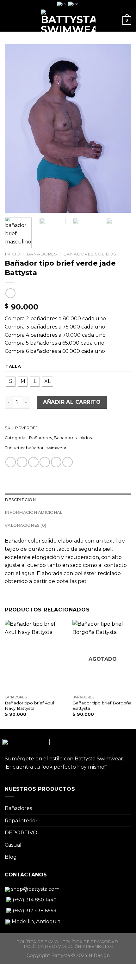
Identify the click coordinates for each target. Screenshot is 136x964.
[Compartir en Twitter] (33, 462)
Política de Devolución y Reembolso (69, 946)
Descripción (20, 499)
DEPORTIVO (21, 833)
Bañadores (42, 253)
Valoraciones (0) (25, 525)
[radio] (10, 381)
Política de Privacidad (90, 941)
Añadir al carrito (72, 402)
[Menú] (8, 20)
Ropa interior (21, 821)
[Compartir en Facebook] (22, 462)
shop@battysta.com (34, 889)
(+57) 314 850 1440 (34, 900)
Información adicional (33, 512)
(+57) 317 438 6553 (33, 910)
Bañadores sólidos (89, 253)
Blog (11, 857)
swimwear (56, 447)
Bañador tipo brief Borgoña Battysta (102, 705)
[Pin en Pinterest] (56, 462)
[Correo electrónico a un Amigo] (45, 462)
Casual (13, 845)
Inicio (12, 253)
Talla (13, 366)
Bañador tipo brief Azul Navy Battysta (29, 705)
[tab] (68, 500)
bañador (35, 447)
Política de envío (37, 941)
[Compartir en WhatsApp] (10, 462)
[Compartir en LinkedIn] (67, 462)
